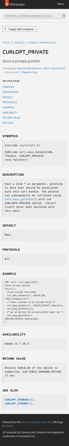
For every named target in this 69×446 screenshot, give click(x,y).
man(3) (19, 42)
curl (16, 72)
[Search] (63, 15)
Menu (60, 3)
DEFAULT (8, 97)
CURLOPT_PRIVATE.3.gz (42, 42)
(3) (19, 399)
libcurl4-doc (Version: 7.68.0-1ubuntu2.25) (41, 68)
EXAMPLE (8, 107)
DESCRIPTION (10, 92)
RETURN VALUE (11, 117)
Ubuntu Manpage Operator (36, 422)
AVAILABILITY (10, 112)
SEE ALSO (8, 122)
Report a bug (29, 72)
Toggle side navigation (21, 29)
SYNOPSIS (8, 86)
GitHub (9, 425)
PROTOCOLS (10, 102)
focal (6, 42)
